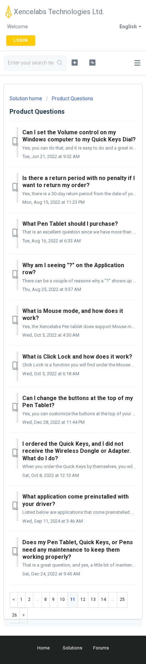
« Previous (14, 599)
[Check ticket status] (92, 62)
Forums (101, 648)
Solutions (72, 648)
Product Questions (72, 98)
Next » (24, 615)
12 (82, 599)
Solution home (26, 98)
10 (62, 599)
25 (122, 599)
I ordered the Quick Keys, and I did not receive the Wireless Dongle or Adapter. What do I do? (76, 451)
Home (43, 648)
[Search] (60, 63)
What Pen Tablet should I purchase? (70, 223)
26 (14, 615)
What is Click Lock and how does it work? (77, 356)
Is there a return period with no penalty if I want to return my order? (78, 181)
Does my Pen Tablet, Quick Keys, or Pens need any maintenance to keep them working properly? (77, 549)
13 (93, 599)
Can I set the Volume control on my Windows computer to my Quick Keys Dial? (79, 136)
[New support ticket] (75, 62)
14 (103, 599)
